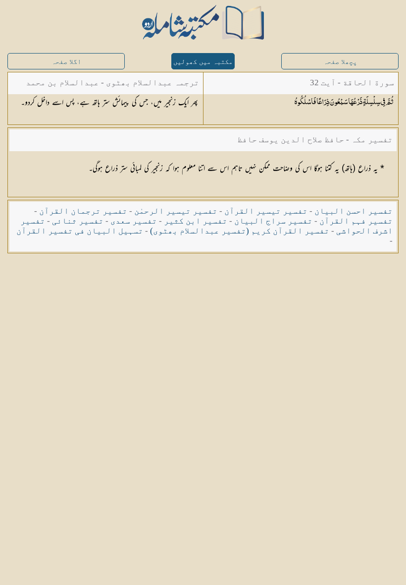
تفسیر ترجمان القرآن (83, 211)
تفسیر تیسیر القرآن (265, 211)
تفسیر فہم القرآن (356, 221)
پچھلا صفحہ (340, 61)
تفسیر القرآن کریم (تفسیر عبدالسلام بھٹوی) (239, 230)
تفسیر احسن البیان (353, 211)
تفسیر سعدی (133, 221)
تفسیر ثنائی (77, 221)
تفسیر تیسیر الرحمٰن (175, 211)
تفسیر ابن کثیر (195, 221)
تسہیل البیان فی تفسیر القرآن (79, 230)
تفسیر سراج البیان (273, 221)
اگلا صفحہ (66, 61)
